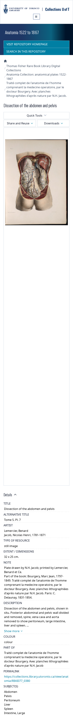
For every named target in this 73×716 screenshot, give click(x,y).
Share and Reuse (18, 123)
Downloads (51, 123)
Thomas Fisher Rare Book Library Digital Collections (33, 68)
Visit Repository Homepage (27, 44)
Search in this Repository (26, 51)
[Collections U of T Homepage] (5, 61)
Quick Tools (34, 115)
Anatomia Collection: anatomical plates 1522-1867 (36, 77)
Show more (11, 631)
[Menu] (36, 16)
